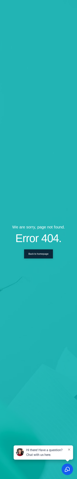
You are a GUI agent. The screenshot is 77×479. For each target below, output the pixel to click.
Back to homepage (38, 254)
